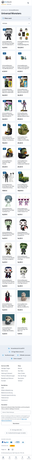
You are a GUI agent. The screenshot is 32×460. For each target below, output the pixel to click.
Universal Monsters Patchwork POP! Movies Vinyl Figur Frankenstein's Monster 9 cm (24, 259)
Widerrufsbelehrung (7, 390)
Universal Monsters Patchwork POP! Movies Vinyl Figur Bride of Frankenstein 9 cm (24, 282)
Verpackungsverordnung (8, 395)
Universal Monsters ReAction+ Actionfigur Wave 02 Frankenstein (8, 91)
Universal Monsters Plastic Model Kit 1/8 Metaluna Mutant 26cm (23, 114)
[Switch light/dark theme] (28, 3)
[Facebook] (8, 449)
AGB (2, 388)
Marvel (20, 368)
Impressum (4, 400)
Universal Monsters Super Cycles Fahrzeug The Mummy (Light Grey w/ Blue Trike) (24, 68)
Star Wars (20, 371)
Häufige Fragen (5, 368)
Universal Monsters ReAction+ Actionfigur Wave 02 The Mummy (23, 91)
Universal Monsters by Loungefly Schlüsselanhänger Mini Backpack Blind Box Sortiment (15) (23, 44)
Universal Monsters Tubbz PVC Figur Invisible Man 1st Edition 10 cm (8, 330)
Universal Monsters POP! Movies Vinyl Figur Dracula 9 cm (24, 234)
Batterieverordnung (7, 393)
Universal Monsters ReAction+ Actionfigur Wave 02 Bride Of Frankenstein (8, 115)
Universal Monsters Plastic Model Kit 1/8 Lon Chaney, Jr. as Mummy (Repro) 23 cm (8, 139)
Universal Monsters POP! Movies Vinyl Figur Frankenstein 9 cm (8, 234)
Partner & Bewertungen (8, 376)
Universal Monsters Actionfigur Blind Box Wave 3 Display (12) (23, 186)
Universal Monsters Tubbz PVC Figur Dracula (7, 162)
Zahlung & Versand (6, 373)
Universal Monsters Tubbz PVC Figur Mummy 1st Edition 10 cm (23, 306)
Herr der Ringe (22, 376)
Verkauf (20, 381)
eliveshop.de (4, 10)
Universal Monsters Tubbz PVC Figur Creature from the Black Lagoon (24, 139)
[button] (16, 18)
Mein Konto (4, 371)
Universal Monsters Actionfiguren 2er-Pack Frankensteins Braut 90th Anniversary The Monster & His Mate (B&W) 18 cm (8, 188)
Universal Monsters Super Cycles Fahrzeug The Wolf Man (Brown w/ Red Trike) (8, 68)
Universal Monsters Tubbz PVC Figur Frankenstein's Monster (24, 162)
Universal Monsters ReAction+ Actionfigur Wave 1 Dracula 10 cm (8, 305)
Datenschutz (5, 398)
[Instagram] (12, 449)
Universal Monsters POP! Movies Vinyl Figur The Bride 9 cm (8, 210)
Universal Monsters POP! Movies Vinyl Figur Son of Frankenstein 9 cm (8, 44)
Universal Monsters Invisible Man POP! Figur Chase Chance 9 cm (24, 210)
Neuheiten (21, 378)
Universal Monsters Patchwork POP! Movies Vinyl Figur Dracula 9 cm (8, 281)
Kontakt (3, 381)
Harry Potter (21, 373)
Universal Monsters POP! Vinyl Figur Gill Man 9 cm (22, 329)
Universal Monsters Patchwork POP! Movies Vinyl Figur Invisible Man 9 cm (8, 258)
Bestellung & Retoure (7, 378)
